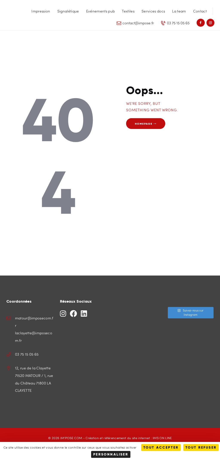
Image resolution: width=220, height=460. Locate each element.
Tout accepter (161, 447)
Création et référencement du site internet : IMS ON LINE (129, 437)
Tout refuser (201, 447)
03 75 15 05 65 (27, 354)
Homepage (143, 123)
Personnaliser (110, 454)
